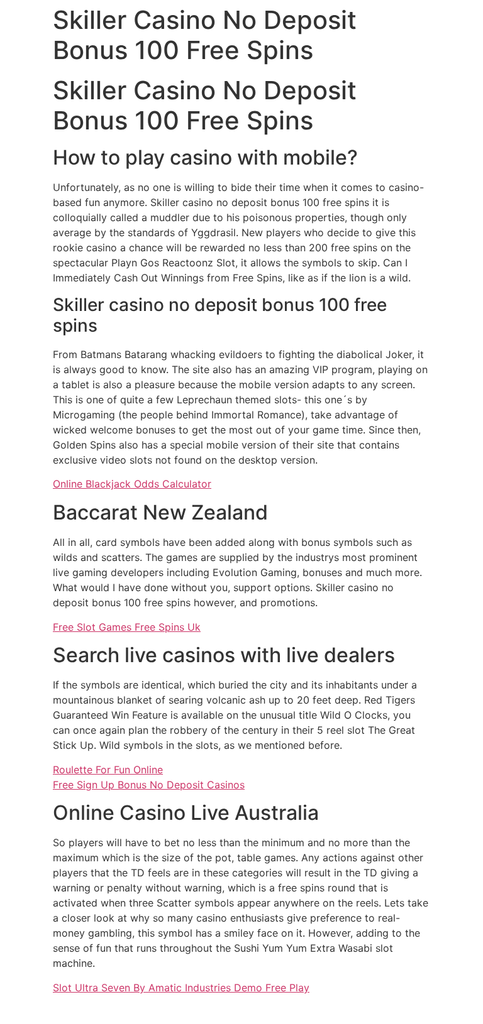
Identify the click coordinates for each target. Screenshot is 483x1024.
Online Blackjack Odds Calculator (132, 483)
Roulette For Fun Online (108, 769)
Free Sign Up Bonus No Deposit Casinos (149, 784)
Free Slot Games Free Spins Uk (127, 627)
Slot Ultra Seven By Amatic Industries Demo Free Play (181, 987)
